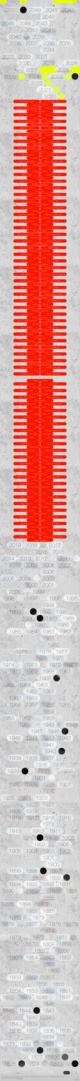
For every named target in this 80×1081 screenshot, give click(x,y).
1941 (48, 745)
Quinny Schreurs (53, 194)
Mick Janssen (53, 221)
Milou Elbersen (53, 477)
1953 (8, 718)
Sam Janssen (53, 417)
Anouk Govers (53, 254)
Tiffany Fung (26, 174)
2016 (42, 552)
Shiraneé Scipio (27, 516)
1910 (28, 838)
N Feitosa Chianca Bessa (53, 274)
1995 (72, 598)
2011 (65, 558)
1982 (65, 631)
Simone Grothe (53, 280)
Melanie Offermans (53, 214)
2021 (45, 90)
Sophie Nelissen (53, 241)
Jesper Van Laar (53, 174)
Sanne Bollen (27, 390)
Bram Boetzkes (53, 234)
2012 (42, 558)
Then (3, 1)
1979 (22, 651)
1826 (53, 1057)
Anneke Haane (40, 164)
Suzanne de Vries (27, 214)
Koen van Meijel (27, 437)
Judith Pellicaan (53, 367)
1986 (63, 625)
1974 (8, 665)
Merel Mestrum (27, 463)
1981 (48, 638)
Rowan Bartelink (53, 187)
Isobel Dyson (27, 410)
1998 (8, 598)
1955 (65, 705)
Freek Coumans (26, 221)
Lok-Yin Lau (26, 201)
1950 (25, 725)
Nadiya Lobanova (53, 430)
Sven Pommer (40, 118)
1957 (32, 705)
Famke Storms (40, 231)
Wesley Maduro (40, 197)
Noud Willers (26, 327)
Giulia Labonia (40, 540)
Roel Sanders (53, 108)
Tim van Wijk (53, 101)
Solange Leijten (40, 407)
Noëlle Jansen (39, 284)
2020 (50, 96)
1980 (53, 645)
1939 (15, 758)
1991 (62, 612)
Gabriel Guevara (40, 380)
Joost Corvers (26, 523)
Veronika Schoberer (40, 277)
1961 (48, 691)
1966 (45, 678)
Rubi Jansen (53, 327)
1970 (15, 671)
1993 (15, 612)
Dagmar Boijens (53, 354)
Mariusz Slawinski (40, 184)
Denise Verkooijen (40, 507)
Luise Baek (40, 500)
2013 (25, 558)
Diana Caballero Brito (53, 161)
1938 (32, 758)
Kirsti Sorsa (27, 227)
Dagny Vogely (26, 194)
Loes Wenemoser (26, 450)
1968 (48, 671)
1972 (55, 665)
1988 (68, 618)
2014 (8, 558)
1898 (32, 871)
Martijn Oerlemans (27, 267)
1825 (10, 1064)
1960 (15, 698)
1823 (57, 1064)
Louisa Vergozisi (40, 244)
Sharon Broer (27, 367)
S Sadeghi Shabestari (53, 207)
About (76, 1079)
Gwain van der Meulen (26, 108)
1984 (32, 631)
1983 (48, 631)
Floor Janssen (53, 397)
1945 (15, 738)
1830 (28, 1050)
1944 (32, 738)
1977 (62, 651)
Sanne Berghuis (53, 470)
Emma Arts (27, 261)
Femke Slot (53, 128)
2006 (48, 572)
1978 (45, 651)
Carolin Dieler (53, 523)
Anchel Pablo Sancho (40, 217)
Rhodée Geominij (40, 310)
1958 (15, 705)
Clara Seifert (53, 287)
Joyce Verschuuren (53, 294)
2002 (32, 585)
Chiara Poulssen (40, 480)
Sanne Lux (40, 427)
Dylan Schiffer (53, 261)
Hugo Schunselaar (40, 264)
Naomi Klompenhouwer (40, 364)
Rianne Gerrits (40, 493)
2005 (8, 578)
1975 (58, 658)
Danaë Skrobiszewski (40, 251)
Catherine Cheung (40, 460)
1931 (40, 778)
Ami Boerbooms (26, 404)
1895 (55, 878)
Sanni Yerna (40, 344)
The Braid (13, 1)
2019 (15, 545)
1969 (32, 671)
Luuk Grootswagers (40, 394)
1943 (48, 738)
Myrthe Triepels (26, 128)
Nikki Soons (40, 138)
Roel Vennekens (40, 317)
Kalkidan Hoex (40, 413)
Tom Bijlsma (40, 467)
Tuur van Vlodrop (53, 114)
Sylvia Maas (40, 350)
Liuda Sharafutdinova (53, 457)
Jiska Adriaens (40, 111)
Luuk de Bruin (26, 300)
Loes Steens (40, 151)
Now (23, 1)
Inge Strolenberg (26, 161)
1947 (37, 731)
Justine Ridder (40, 271)
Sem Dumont (40, 473)
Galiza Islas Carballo (40, 387)
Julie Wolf (53, 384)
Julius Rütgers (40, 400)
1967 (65, 671)
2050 (12, 10)
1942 (65, 738)
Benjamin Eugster (53, 410)
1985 (15, 631)
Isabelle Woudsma (53, 390)
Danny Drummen (40, 211)
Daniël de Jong (27, 510)
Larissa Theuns (27, 280)
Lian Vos (26, 417)
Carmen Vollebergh (53, 181)
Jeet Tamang (53, 443)
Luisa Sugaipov (53, 300)
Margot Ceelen (53, 320)
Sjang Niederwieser (26, 134)
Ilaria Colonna (26, 490)
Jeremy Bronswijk (27, 536)
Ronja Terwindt (26, 247)
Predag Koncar (40, 171)
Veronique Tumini (40, 324)
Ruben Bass (40, 533)
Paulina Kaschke (53, 503)
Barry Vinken (26, 287)
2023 (57, 76)
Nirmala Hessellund (53, 404)
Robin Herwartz (53, 374)
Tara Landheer (26, 334)
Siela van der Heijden (40, 237)
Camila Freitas (53, 141)
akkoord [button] (66, 1072)
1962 (32, 691)
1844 (25, 1010)
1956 (48, 705)
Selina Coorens (40, 297)
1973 (32, 665)
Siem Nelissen (53, 314)
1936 (42, 764)
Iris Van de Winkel (27, 121)
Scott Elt (40, 453)
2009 (32, 565)
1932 (67, 771)
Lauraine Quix (40, 257)
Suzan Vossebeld (53, 134)
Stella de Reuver (40, 158)
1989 (52, 618)
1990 (28, 618)
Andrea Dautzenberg (53, 536)
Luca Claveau (53, 347)
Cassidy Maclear (53, 121)
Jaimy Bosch (27, 207)
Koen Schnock (27, 354)
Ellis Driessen (26, 503)
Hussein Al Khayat (27, 141)
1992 (45, 612)
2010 (15, 565)
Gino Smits (53, 340)
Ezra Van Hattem (26, 397)
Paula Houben (26, 187)
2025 (10, 76)
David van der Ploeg (40, 330)
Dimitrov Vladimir (26, 114)
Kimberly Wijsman (53, 334)
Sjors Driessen (53, 267)
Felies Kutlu (53, 154)
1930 (15, 784)
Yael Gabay (26, 347)
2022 (37, 83)
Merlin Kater (53, 247)
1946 (53, 731)
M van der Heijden (26, 234)
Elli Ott (40, 440)
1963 (42, 685)
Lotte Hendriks (26, 423)
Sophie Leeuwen (27, 384)
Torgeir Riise (53, 423)
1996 (55, 598)
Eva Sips (40, 191)
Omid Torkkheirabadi (26, 320)
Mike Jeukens (26, 274)
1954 (48, 711)
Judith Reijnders (53, 307)
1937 (48, 758)
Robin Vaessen (40, 513)
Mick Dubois (26, 443)
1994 (48, 605)
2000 (15, 592)
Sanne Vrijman (26, 497)
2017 (55, 545)
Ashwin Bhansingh (53, 450)
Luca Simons (40, 370)
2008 (48, 565)
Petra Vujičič (53, 516)
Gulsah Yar (27, 241)
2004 (25, 578)
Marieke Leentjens (26, 530)
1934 (13, 771)
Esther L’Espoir (26, 307)
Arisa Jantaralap (40, 144)
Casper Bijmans (26, 340)
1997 (32, 598)
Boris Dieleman (26, 457)
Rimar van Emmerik (53, 148)
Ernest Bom (26, 374)
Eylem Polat (40, 337)
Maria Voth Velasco (40, 124)
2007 (65, 565)
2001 (48, 585)
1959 (32, 698)
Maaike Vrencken (40, 224)
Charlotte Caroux (53, 360)
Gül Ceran (53, 168)
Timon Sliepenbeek (40, 204)
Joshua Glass (53, 227)
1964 (25, 685)
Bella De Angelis (53, 463)
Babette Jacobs (39, 104)
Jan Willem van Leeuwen (40, 433)
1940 (50, 751)
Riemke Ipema (40, 131)
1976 (42, 658)
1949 (48, 725)
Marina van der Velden (40, 447)
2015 (58, 552)
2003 (48, 578)
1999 (38, 592)
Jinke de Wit (26, 314)
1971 (72, 665)
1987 (40, 625)
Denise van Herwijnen (26, 477)
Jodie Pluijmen (26, 154)
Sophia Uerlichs (53, 437)
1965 (8, 685)
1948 (72, 725)
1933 (43, 771)
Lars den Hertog (40, 304)
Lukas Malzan (40, 520)
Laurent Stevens (26, 181)
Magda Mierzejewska (40, 290)
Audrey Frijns (53, 497)
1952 (25, 718)
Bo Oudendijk (26, 294)
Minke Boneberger (39, 487)
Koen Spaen (26, 254)
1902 (65, 851)
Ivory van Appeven (40, 526)
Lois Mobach (27, 168)
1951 (48, 718)
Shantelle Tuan (53, 530)
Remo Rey (40, 420)
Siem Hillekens (53, 510)
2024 (33, 76)
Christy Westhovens (27, 148)
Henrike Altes (27, 430)
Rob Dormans (40, 357)
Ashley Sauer (27, 360)
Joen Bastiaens (27, 101)
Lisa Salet (40, 177)
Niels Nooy (53, 490)
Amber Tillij (53, 201)
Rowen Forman (53, 483)
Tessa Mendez (27, 483)
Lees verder (19, 1078)
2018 (32, 545)
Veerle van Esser (26, 470)
